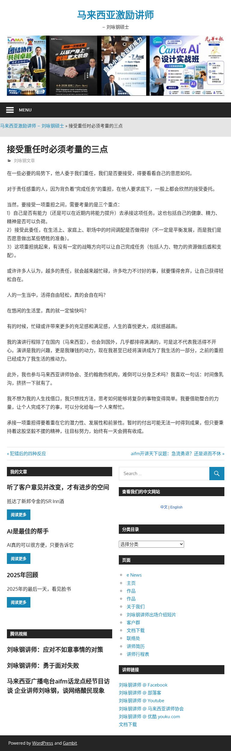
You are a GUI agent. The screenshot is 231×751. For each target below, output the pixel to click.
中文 (164, 507)
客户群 (133, 622)
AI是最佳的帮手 (28, 531)
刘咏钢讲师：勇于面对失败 (43, 665)
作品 (131, 591)
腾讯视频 (18, 633)
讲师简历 (136, 646)
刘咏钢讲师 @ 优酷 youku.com (149, 716)
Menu (25, 109)
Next (216, 64)
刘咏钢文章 (24, 160)
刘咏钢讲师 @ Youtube (141, 700)
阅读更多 (18, 514)
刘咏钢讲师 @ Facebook (143, 685)
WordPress (42, 743)
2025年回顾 (22, 575)
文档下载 (136, 630)
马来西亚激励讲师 (115, 14)
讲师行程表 (138, 654)
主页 (131, 583)
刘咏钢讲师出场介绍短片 (151, 615)
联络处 (133, 638)
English (176, 507)
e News (134, 575)
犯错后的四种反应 (28, 453)
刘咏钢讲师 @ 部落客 (140, 693)
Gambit (70, 743)
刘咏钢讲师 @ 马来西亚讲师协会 (151, 709)
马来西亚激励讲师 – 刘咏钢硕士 (32, 126)
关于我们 (136, 606)
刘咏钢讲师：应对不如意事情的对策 (55, 649)
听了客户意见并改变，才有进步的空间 (58, 487)
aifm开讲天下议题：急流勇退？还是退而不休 (176, 453)
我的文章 (18, 471)
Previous (14, 64)
